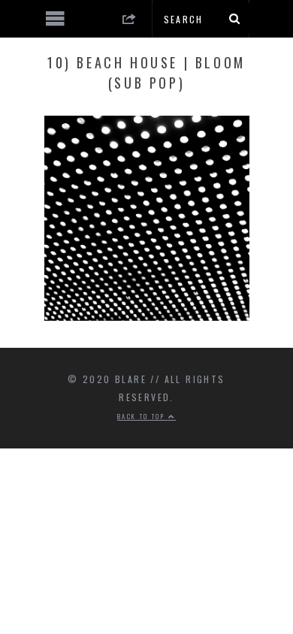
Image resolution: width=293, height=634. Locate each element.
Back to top (142, 416)
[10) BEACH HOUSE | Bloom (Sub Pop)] (146, 316)
